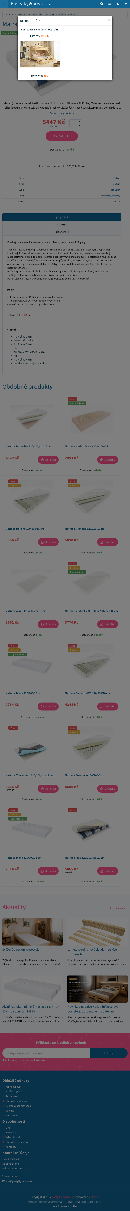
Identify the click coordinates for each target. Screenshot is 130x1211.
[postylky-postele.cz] (31, 4)
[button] (110, 4)
